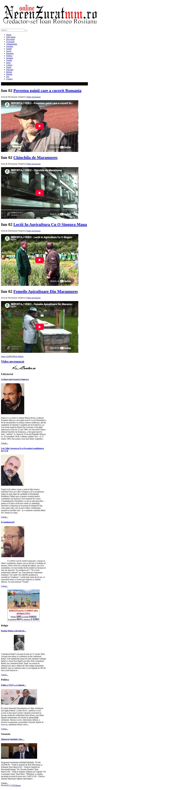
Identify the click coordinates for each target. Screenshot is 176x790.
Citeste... (4, 443)
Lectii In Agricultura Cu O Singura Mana (50, 224)
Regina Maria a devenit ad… (13, 631)
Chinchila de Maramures (35, 157)
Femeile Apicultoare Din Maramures (45, 291)
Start (3, 356)
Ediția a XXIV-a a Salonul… (13, 685)
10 (16, 356)
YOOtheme (16, 785)
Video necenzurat (33, 97)
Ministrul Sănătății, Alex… (12, 739)
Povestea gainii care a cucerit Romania (47, 90)
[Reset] (26, 30)
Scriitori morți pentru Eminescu (15, 379)
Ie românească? (8, 522)
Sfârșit (20, 356)
